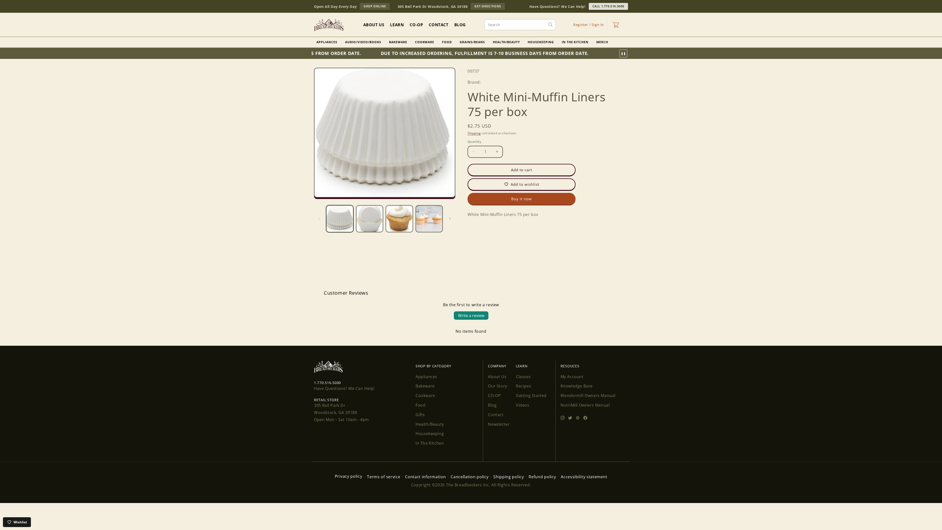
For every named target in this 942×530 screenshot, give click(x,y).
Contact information (425, 476)
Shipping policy (508, 476)
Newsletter (499, 424)
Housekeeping (541, 42)
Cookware (424, 42)
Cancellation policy (469, 476)
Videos (522, 405)
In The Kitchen (575, 42)
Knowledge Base (577, 386)
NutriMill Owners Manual (585, 405)
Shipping (474, 133)
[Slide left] (319, 218)
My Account (572, 376)
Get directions (489, 7)
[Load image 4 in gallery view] (429, 219)
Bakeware (398, 42)
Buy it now (521, 198)
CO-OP (494, 395)
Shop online (377, 7)
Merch (602, 42)
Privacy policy (348, 476)
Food (447, 42)
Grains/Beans (472, 42)
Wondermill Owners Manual (588, 395)
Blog (492, 405)
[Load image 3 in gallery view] (399, 219)
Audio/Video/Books (363, 42)
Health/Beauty (506, 42)
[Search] (550, 24)
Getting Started (531, 395)
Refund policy (542, 476)
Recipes (523, 386)
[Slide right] (450, 218)
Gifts (420, 414)
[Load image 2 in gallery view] (369, 219)
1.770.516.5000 (327, 382)
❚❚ (623, 53)
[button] (615, 24)
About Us (497, 376)
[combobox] (520, 24)
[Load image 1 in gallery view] (339, 219)
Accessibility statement (584, 476)
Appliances (326, 42)
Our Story (497, 386)
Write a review (471, 315)
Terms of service (383, 476)
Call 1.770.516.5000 (608, 6)
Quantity (474, 141)
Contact (495, 414)
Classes (523, 376)
